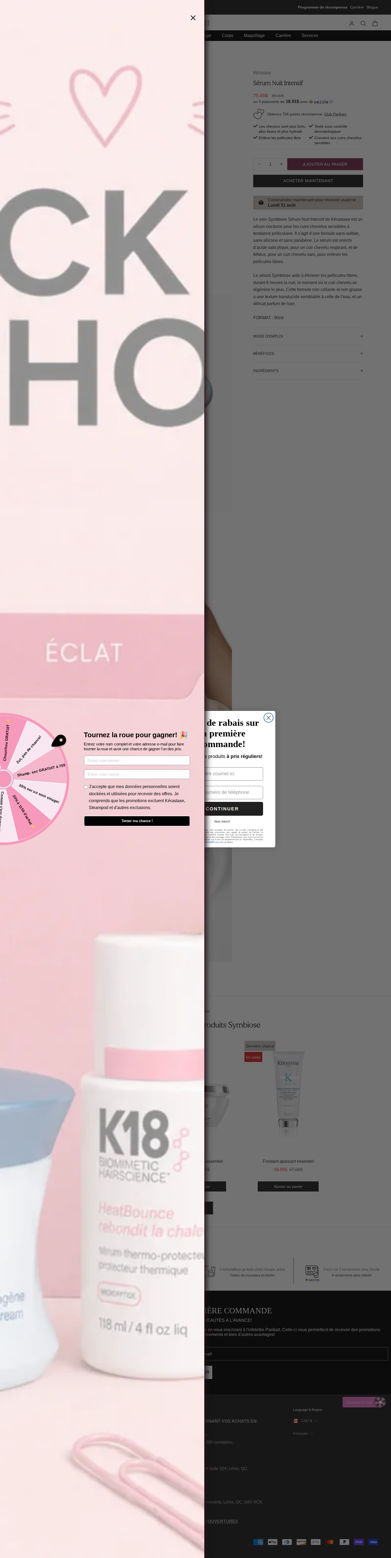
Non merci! (222, 821)
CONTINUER (222, 808)
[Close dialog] (268, 717)
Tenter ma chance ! (137, 821)
